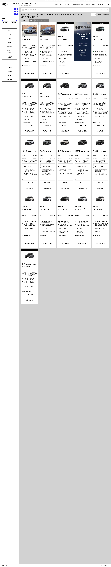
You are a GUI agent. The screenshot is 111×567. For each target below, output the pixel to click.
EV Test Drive (54, 4)
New (2, 9)
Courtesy (3, 11)
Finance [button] (93, 4)
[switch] (10, 9)
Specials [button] (86, 4)
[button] (108, 4)
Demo (3, 13)
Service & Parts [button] (77, 4)
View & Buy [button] (29, 68)
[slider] (2, 20)
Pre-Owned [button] (67, 4)
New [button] (61, 4)
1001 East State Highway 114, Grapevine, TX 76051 (81, 0)
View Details (27, 65)
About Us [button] (100, 4)
